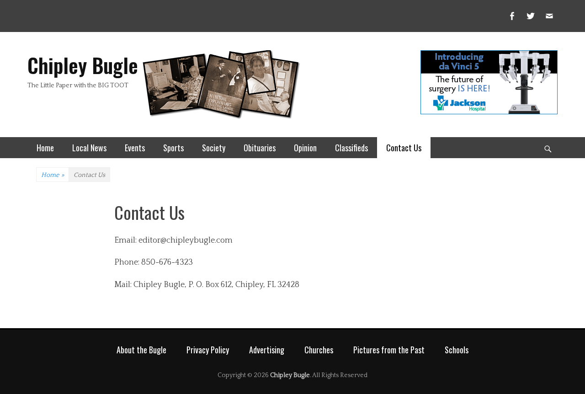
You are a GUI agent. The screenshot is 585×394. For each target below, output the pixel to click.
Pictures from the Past (389, 350)
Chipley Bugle (82, 65)
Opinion (305, 148)
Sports (173, 148)
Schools (456, 350)
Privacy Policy (207, 350)
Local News (89, 148)
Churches (318, 350)
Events (135, 148)
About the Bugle (141, 350)
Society (213, 148)
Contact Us (403, 148)
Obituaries (260, 148)
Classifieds (351, 148)
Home (45, 148)
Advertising (266, 350)
